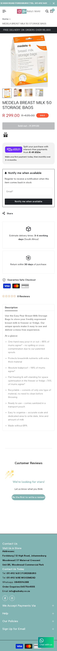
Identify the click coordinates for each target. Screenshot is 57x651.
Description (11, 307)
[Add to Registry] (28, 135)
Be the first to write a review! (28, 497)
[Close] (53, 3)
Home (5, 19)
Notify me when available (28, 201)
